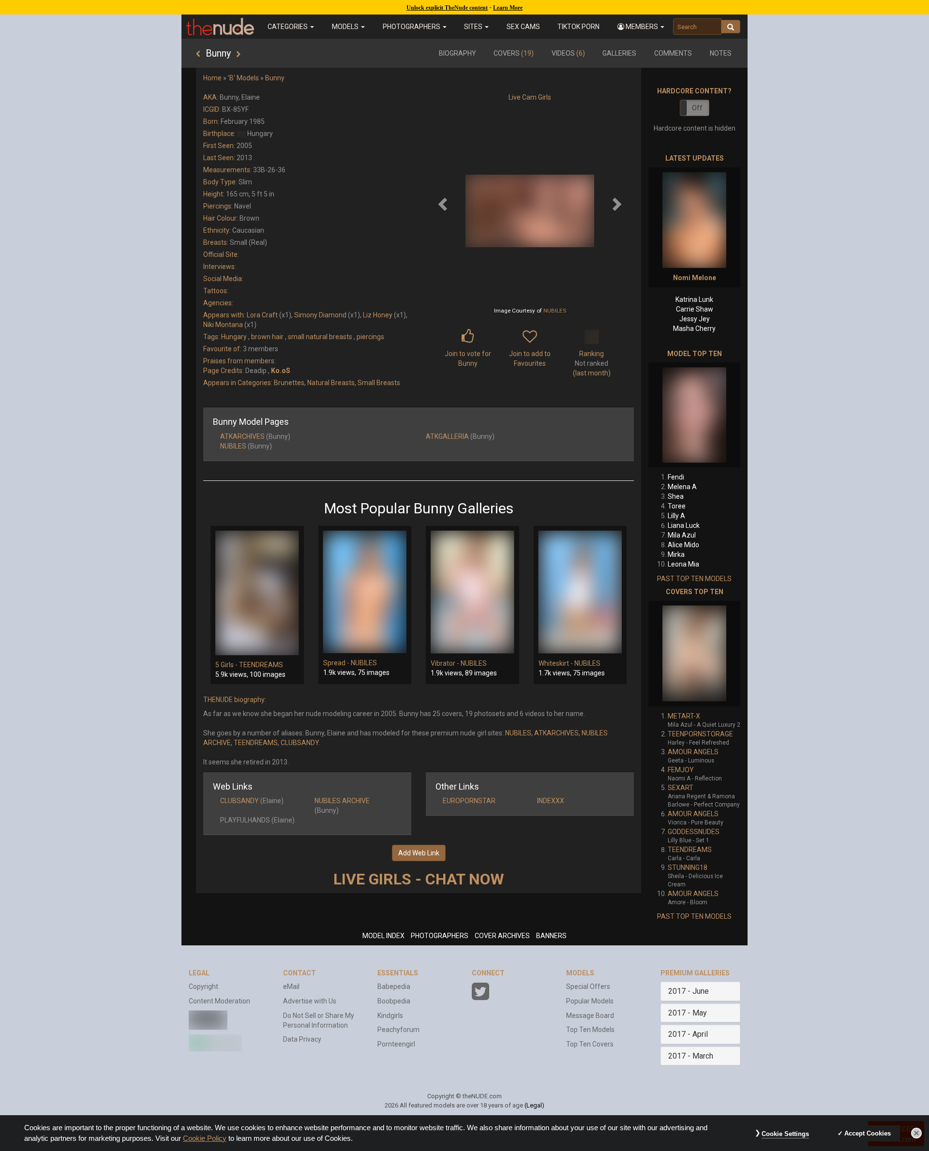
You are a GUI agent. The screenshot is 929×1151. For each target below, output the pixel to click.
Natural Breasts (331, 383)
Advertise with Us (309, 1001)
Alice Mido (683, 545)
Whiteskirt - (556, 663)
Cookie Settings (785, 1133)
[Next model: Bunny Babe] (238, 54)
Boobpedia (393, 1001)
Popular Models (590, 1001)
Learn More (508, 7)
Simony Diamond (320, 315)
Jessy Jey (694, 319)
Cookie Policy (204, 1138)
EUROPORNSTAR (469, 801)
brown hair (267, 337)
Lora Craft (262, 315)
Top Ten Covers (590, 1044)
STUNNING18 (687, 867)
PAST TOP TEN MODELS (694, 579)
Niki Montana (223, 325)
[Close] (916, 1133)
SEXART (680, 788)
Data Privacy (302, 1039)
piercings (370, 337)
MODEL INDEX (383, 936)
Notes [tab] (721, 53)
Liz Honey (377, 315)
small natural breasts (320, 337)
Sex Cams (523, 26)
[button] (641, 27)
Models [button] (346, 26)
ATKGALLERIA (447, 436)
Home (212, 78)
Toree (677, 506)
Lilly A (676, 516)
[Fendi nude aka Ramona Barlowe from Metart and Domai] (694, 415)
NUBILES (554, 310)
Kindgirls (390, 1015)
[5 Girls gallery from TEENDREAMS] (257, 593)
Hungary (234, 337)
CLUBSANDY (300, 743)
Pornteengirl (396, 1044)
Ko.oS (280, 370)
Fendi (676, 477)
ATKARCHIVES (242, 436)
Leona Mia (683, 564)
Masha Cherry (694, 328)
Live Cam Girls (530, 97)
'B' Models (243, 78)
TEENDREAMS (261, 665)
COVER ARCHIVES (502, 936)
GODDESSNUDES (693, 832)
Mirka (676, 554)
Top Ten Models (590, 1029)
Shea (676, 496)
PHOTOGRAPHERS (439, 936)
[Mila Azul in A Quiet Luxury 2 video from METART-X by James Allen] (694, 654)
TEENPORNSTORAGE (700, 734)
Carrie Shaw (694, 309)
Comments (673, 53)
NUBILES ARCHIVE (342, 801)
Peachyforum (398, 1029)
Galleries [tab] (619, 53)
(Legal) (534, 1105)
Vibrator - (446, 663)
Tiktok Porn (578, 26)
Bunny (275, 78)
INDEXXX (550, 801)
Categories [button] (288, 26)
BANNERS (551, 936)
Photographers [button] (412, 26)
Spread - (337, 663)
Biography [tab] (457, 53)
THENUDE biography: (234, 699)
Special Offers (588, 986)
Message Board (590, 1015)
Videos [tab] (568, 53)
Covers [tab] (514, 53)
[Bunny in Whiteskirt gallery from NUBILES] (580, 592)
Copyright (203, 986)
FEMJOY (681, 770)
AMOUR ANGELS (693, 752)
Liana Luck (684, 525)
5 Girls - (227, 665)
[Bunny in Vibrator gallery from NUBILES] (472, 592)
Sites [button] (474, 26)
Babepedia (393, 986)
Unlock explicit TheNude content (447, 7)
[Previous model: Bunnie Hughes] (198, 54)
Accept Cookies (867, 1133)
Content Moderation (219, 1001)
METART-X (684, 716)
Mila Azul (682, 535)
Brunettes (289, 383)
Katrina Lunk (694, 299)
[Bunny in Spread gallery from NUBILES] (365, 592)
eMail (291, 986)
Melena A (682, 487)
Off (697, 108)
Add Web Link (418, 853)
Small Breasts (379, 383)
